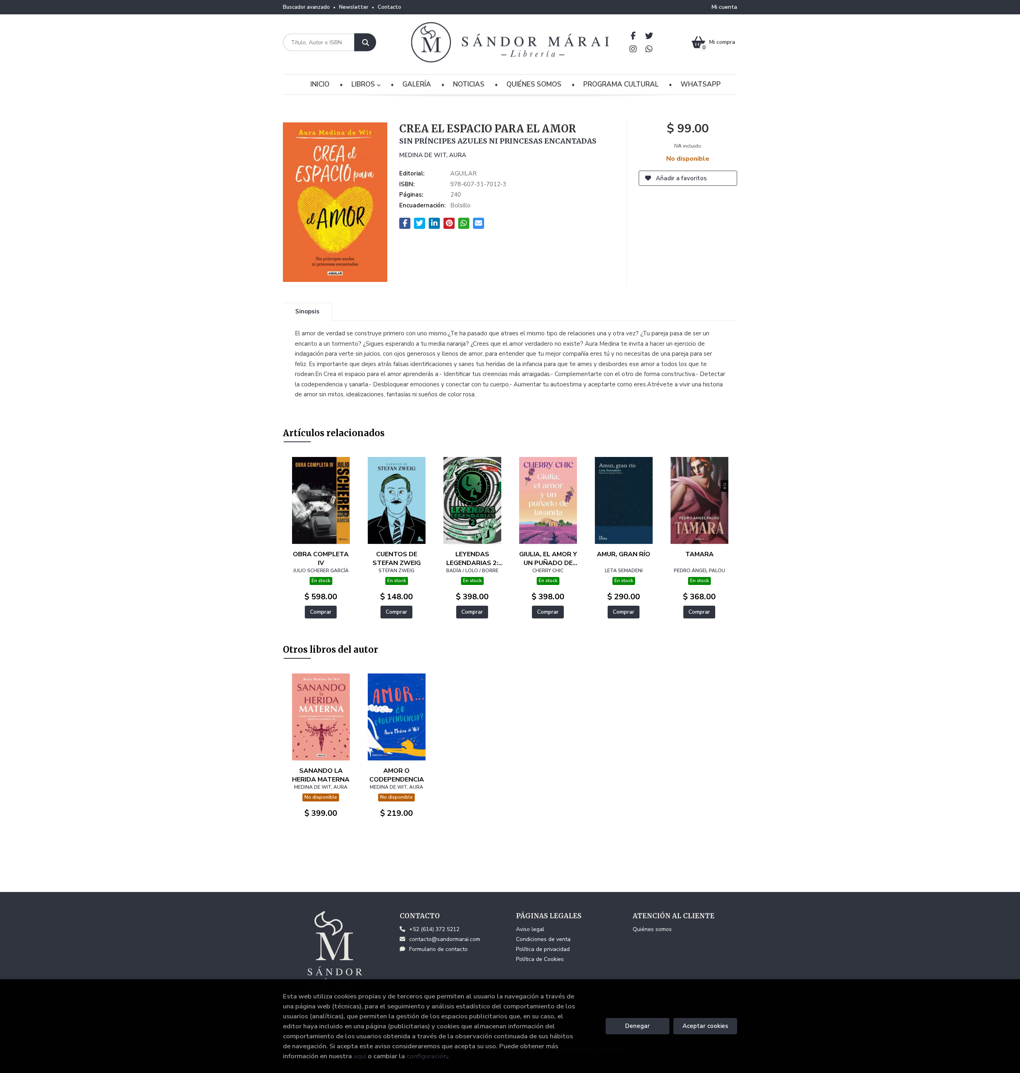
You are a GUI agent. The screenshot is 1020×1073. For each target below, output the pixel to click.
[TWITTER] (649, 35)
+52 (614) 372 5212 (434, 929)
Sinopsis (307, 311)
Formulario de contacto (438, 949)
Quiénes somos (652, 929)
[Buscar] (365, 42)
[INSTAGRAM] (633, 48)
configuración (426, 1056)
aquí (359, 1056)
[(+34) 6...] (649, 48)
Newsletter (354, 7)
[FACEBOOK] (633, 35)
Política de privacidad (543, 949)
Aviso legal (530, 929)
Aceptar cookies (705, 1026)
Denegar (637, 1026)
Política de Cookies (540, 959)
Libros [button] (364, 84)
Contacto (389, 7)
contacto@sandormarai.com (444, 939)
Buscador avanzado (306, 7)
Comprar (321, 612)
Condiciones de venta (543, 939)
